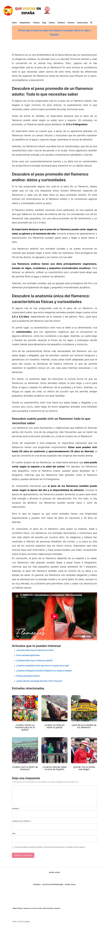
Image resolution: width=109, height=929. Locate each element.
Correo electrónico (22, 821)
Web (13, 833)
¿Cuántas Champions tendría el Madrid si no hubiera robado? (44, 671)
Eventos (71, 23)
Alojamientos (24, 23)
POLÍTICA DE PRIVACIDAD (52, 884)
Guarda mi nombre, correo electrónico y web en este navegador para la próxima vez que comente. (50, 847)
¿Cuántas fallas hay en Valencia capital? (34, 660)
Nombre (16, 808)
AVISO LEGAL (54, 872)
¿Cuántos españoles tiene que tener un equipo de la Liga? (42, 665)
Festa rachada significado (28, 655)
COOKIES (37, 884)
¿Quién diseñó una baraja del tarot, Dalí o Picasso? (39, 681)
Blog (44, 23)
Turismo (36, 23)
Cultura (52, 23)
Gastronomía (82, 23)
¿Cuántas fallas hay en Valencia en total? (35, 650)
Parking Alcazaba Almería (28, 676)
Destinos (61, 23)
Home (14, 23)
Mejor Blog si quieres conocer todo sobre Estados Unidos (36, 908)
